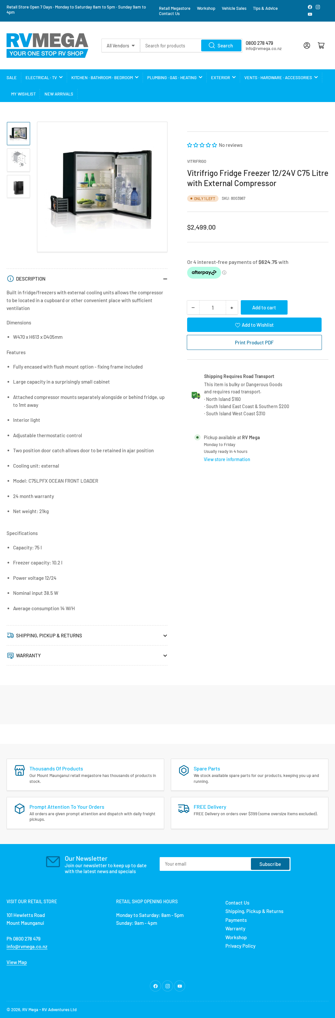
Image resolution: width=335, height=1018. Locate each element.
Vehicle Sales (234, 8)
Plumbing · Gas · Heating (172, 77)
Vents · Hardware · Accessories (278, 77)
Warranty (235, 928)
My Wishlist (23, 93)
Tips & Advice (265, 8)
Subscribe (270, 864)
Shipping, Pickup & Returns (254, 911)
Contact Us (169, 13)
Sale (12, 77)
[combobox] (191, 45)
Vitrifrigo (196, 161)
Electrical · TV (41, 77)
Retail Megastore (174, 8)
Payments (236, 920)
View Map (17, 962)
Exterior (220, 77)
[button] (202, 145)
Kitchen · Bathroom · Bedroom (102, 77)
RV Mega (30, 1009)
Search (225, 45)
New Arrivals (58, 93)
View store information (227, 459)
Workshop (206, 8)
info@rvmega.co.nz (27, 946)
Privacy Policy (240, 946)
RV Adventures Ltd (59, 1009)
